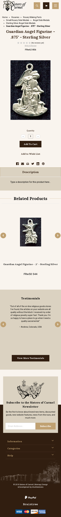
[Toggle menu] (55, 5)
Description (30, 172)
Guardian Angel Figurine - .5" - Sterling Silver (30, 264)
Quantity (30, 131)
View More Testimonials (30, 358)
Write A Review (30, 46)
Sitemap (37, 485)
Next (57, 235)
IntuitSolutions (37, 487)
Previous (3, 235)
